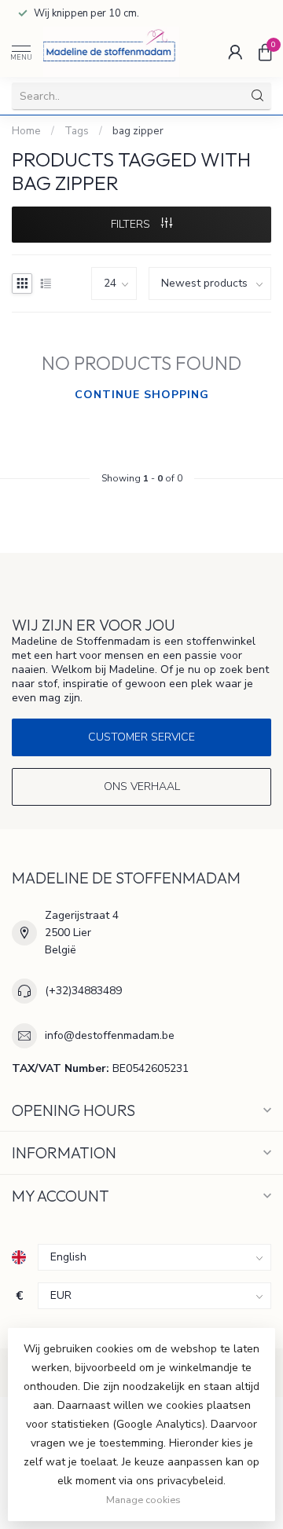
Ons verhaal (142, 786)
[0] (265, 52)
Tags (76, 131)
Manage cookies (143, 1499)
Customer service (141, 737)
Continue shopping (142, 394)
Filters (132, 224)
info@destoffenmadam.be (110, 1035)
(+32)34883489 (83, 990)
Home (26, 131)
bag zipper (138, 131)
